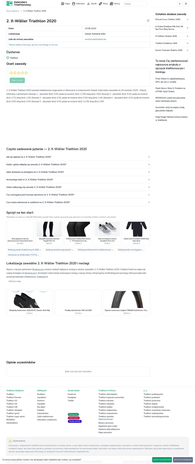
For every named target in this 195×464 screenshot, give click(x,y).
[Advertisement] (78, 124)
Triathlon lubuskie (106, 400)
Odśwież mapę (14, 281)
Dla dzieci (41, 407)
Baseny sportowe (106, 423)
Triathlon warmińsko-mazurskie (157, 410)
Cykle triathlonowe (45, 416)
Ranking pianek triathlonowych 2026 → (24, 250)
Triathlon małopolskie (108, 410)
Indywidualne (42, 413)
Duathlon (41, 394)
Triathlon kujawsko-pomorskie (111, 397)
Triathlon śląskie (150, 404)
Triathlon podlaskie (152, 397)
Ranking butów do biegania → (131, 250)
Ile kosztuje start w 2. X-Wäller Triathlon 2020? (29, 179)
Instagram (72, 397)
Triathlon (10, 394)
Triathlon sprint (12, 413)
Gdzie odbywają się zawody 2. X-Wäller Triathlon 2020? (34, 187)
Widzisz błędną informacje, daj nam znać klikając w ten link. (33, 45)
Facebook (72, 394)
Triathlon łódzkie (105, 407)
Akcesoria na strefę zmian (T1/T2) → (23, 255)
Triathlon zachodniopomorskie (156, 416)
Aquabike (41, 404)
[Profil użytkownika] (186, 3)
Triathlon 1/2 (11, 400)
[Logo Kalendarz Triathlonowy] (18, 3)
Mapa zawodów (105, 432)
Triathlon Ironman (13, 397)
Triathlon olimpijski (14, 410)
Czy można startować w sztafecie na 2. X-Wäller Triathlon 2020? (38, 202)
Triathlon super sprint (15, 416)
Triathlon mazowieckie (108, 413)
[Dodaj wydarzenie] (179, 3)
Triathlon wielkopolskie (153, 413)
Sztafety (40, 410)
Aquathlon (41, 397)
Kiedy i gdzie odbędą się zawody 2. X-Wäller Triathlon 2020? (36, 164)
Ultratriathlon (12, 423)
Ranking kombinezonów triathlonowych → (96, 250)
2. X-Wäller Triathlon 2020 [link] (34, 11)
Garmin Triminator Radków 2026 (168, 50)
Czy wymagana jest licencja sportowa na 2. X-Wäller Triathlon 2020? (40, 194)
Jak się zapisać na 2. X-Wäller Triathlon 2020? (28, 156)
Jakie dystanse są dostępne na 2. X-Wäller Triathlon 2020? (35, 172)
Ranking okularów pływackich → (59, 250)
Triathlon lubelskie (106, 404)
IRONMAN (10, 419)
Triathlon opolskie (106, 416)
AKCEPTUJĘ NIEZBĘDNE (183, 460)
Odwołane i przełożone (47, 419)
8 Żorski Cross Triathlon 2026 (167, 19)
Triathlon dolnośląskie (108, 394)
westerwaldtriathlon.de (95, 39)
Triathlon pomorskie (152, 400)
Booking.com (38, 269)
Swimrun (41, 400)
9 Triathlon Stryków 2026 (166, 36)
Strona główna (12, 11)
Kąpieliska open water (108, 426)
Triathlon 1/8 (11, 407)
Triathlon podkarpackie (153, 394)
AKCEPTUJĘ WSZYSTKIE (162, 460)
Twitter (71, 400)
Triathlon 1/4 (11, 404)
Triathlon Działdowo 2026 (166, 43)
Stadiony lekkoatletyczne (109, 429)
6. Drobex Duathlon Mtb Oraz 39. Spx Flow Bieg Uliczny (169, 27)
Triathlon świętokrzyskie (154, 407)
